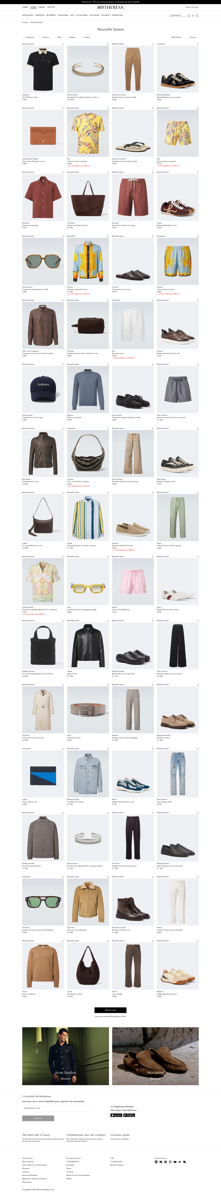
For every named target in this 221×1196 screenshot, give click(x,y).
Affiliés (69, 1179)
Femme (25, 7)
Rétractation (27, 1182)
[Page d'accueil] (110, 7)
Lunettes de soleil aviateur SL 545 (35, 289)
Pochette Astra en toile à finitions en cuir (82, 353)
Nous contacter (28, 1161)
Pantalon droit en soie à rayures (169, 545)
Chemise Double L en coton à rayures (81, 545)
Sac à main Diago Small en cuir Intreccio (37, 674)
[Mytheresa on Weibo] (179, 1162)
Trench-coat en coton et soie (33, 738)
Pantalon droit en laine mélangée (125, 738)
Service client (27, 1158)
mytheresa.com (48, 1189)
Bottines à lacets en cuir (121, 930)
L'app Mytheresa (72, 1161)
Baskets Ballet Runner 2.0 (166, 225)
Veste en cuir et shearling (76, 930)
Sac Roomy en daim (74, 994)
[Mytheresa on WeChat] (184, 1162)
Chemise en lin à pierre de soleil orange (37, 353)
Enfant (42, 7)
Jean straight (117, 994)
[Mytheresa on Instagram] (170, 1162)
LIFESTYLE (51, 7)
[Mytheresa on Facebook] (160, 1162)
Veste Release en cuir (30, 481)
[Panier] (197, 15)
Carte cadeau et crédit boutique (34, 1165)
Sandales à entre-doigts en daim (124, 161)
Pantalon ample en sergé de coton (125, 481)
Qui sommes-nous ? (73, 1158)
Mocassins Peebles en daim (122, 545)
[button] (170, 15)
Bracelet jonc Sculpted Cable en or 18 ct (82, 97)
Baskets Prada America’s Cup (123, 802)
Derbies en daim (163, 738)
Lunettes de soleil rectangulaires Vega (81, 610)
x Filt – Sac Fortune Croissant (78, 481)
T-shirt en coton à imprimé (77, 161)
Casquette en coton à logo (32, 417)
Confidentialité (116, 1161)
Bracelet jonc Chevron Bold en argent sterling (84, 866)
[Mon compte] (188, 15)
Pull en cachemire (29, 994)
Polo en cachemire (74, 417)
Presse (68, 1168)
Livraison (25, 1172)
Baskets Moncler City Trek (167, 994)
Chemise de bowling (30, 225)
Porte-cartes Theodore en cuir (33, 161)
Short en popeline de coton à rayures (171, 417)
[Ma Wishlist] (192, 15)
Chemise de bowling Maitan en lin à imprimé (39, 610)
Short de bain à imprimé (166, 161)
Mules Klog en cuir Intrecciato (123, 674)
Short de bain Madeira (121, 610)
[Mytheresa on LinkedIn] (156, 1162)
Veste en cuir (72, 674)
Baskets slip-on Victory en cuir (168, 353)
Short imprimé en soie (165, 289)
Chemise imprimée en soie (77, 289)
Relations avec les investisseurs (78, 1175)
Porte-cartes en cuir (29, 802)
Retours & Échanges (29, 1175)
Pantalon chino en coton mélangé (170, 930)
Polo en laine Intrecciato (31, 866)
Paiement (25, 1168)
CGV (112, 1158)
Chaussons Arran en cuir (121, 289)
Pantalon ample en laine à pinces (170, 674)
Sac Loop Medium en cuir (32, 545)
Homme (33, 7)
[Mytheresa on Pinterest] (165, 1162)
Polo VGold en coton (30, 97)
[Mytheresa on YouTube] (175, 1162)
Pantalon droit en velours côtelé (124, 97)
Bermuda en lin (118, 353)
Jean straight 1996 (164, 802)
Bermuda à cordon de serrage (123, 225)
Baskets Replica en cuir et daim (169, 97)
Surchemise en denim (75, 802)
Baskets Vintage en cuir (166, 481)
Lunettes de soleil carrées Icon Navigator (37, 930)
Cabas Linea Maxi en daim (77, 225)
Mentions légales (117, 1165)
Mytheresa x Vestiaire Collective (34, 1179)
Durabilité (70, 1165)
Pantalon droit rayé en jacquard (124, 866)
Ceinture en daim (74, 738)
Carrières (69, 1172)
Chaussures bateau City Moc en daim (126, 417)
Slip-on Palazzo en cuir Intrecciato (170, 866)
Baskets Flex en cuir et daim (168, 610)
